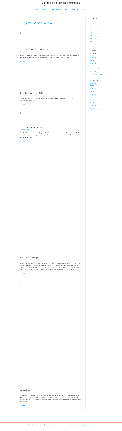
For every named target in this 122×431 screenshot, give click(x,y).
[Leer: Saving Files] (29, 334)
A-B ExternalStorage (29, 258)
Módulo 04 (93, 32)
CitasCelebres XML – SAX (31, 127)
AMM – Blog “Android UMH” (59, 9)
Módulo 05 (93, 35)
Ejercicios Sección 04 (24, 51)
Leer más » (23, 61)
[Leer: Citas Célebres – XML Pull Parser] (30, 39)
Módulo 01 (93, 23)
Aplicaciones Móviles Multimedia (61, 2)
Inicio (37, 9)
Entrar (83, 9)
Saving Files (25, 390)
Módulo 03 (93, 29)
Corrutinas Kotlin (95, 80)
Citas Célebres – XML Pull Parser (34, 50)
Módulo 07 (93, 41)
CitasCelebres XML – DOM (31, 93)
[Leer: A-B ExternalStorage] (30, 201)
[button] (86, 9)
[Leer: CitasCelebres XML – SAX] (30, 118)
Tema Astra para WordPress (85, 425)
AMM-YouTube (74, 9)
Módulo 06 (93, 38)
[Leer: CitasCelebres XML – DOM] (30, 79)
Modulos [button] (44, 9)
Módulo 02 (93, 26)
